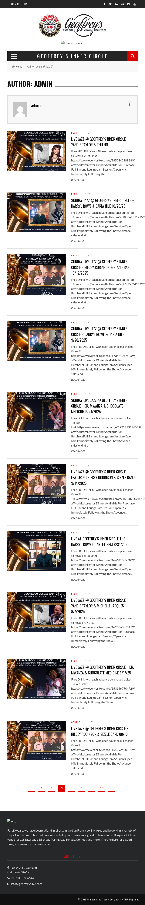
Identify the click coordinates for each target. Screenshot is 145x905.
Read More (78, 179)
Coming (75, 722)
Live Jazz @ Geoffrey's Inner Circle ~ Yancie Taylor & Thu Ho (99, 141)
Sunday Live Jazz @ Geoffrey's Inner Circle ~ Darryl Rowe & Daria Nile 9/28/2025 (99, 334)
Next (74, 132)
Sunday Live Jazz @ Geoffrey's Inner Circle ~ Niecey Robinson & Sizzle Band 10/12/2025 (101, 267)
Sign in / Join (19, 4)
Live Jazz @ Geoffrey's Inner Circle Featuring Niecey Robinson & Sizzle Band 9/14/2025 (103, 477)
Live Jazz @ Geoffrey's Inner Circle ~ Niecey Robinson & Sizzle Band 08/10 (99, 731)
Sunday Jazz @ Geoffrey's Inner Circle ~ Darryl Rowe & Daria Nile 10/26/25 (102, 203)
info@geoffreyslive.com (26, 884)
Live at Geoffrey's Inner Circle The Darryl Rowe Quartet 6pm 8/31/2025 (100, 541)
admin (36, 105)
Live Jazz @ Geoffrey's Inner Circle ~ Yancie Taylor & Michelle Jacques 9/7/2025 (99, 605)
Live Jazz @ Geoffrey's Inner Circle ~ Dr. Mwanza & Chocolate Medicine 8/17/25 (102, 670)
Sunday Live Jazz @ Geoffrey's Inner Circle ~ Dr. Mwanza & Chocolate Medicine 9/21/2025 (99, 405)
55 (101, 788)
